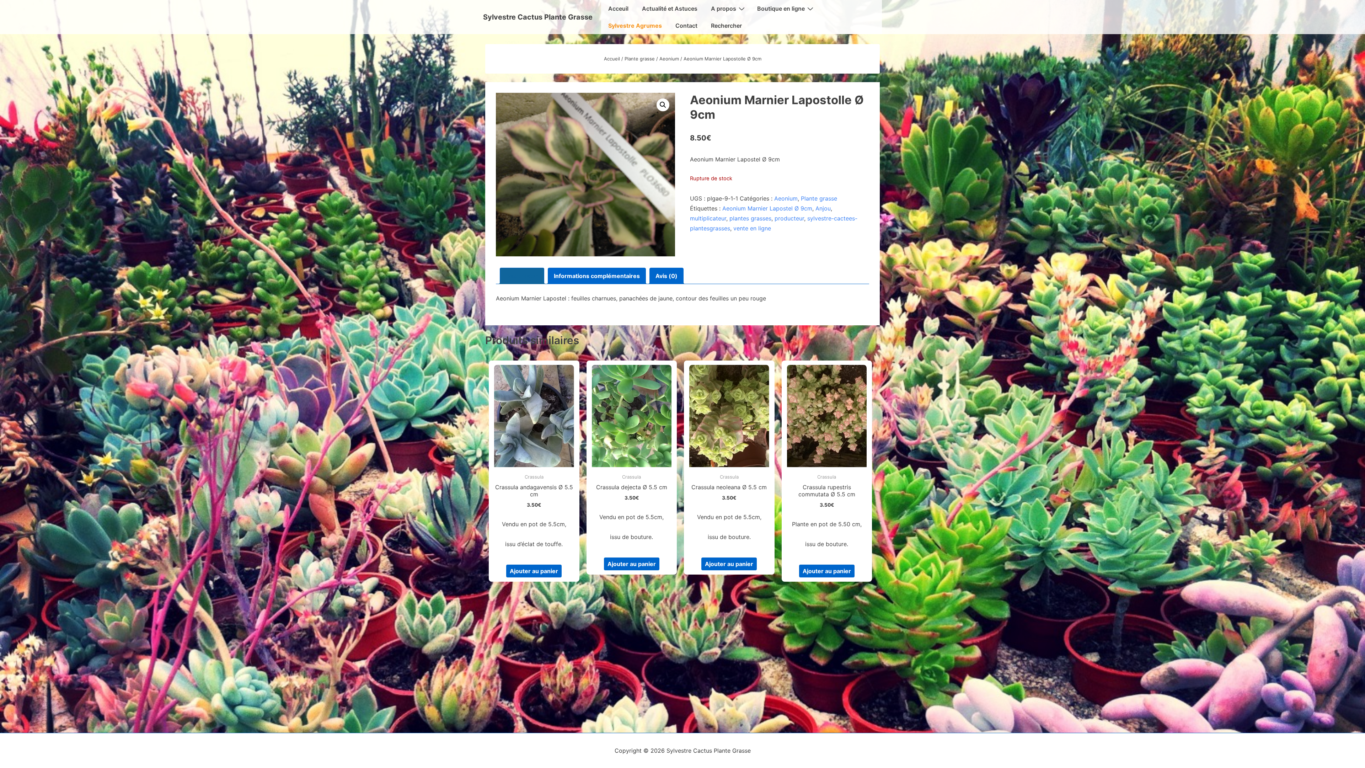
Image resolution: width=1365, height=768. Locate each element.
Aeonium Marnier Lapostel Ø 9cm (767, 208)
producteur (789, 218)
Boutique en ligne (781, 8)
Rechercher (726, 25)
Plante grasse (640, 59)
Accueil (612, 59)
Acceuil (618, 8)
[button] (663, 104)
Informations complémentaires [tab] (597, 275)
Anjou (823, 208)
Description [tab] (522, 275)
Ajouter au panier (534, 571)
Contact (686, 25)
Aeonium (669, 59)
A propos (723, 8)
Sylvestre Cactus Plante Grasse (538, 17)
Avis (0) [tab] (666, 275)
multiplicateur (708, 218)
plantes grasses (750, 218)
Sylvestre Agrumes (635, 25)
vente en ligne (752, 228)
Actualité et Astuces (669, 8)
